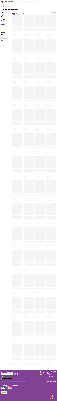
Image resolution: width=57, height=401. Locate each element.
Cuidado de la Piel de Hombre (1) (3, 24)
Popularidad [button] (53, 11)
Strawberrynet (18, 13)
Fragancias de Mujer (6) (3, 20)
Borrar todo (4, 46)
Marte (23, 13)
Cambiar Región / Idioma (52, 381)
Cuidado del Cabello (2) (2, 16)
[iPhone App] (3, 379)
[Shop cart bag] (55, 1)
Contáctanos (24, 381)
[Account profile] (54, 1)
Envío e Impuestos (3, 381)
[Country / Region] (50, 1)
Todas (14, 13)
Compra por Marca (4, 4)
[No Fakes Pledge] (10, 388)
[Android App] (9, 379)
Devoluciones (10, 381)
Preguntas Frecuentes (17, 381)
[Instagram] (17, 374)
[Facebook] (15, 374)
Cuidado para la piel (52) (3, 12)
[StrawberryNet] (7, 1)
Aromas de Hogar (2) (3, 27)
